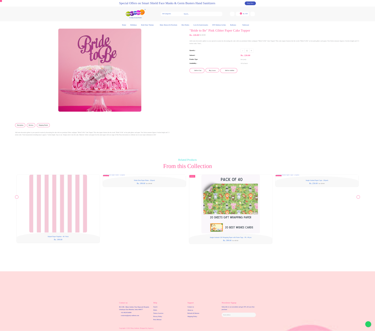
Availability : (193, 63)
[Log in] (252, 14)
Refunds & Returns (193, 313)
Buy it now (212, 70)
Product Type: (193, 59)
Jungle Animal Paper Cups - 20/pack (317, 180)
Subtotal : (192, 55)
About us (190, 310)
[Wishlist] (232, 14)
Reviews (31, 125)
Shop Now (250, 3)
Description (20, 125)
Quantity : (192, 50)
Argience (151, 328)
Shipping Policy (192, 316)
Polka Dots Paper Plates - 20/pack (144, 180)
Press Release (157, 319)
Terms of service (158, 313)
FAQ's (155, 310)
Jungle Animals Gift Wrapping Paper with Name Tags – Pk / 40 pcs (230, 237)
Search (155, 307)
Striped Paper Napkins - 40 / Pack (58, 236)
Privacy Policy (157, 316)
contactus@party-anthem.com (130, 315)
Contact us (191, 307)
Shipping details (43, 125)
